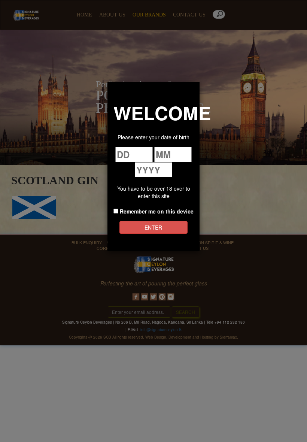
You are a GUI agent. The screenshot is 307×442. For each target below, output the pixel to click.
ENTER (153, 227)
